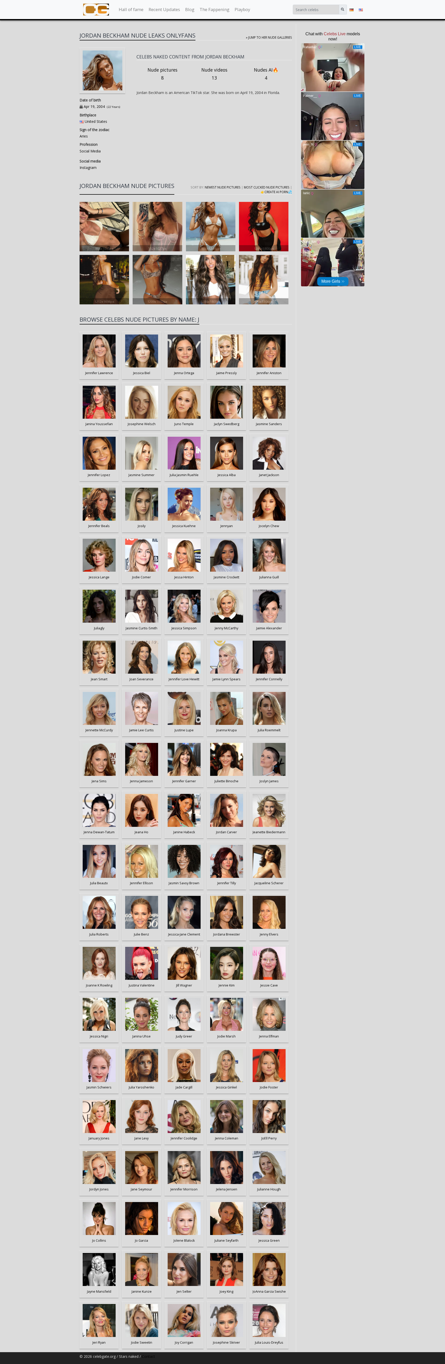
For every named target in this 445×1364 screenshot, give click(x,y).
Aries (84, 136)
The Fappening (214, 9)
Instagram (88, 167)
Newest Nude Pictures (223, 187)
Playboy (242, 9)
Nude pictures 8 (162, 74)
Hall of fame (131, 9)
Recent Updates (164, 9)
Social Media (90, 151)
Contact (148, 1356)
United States (96, 121)
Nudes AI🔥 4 (266, 74)
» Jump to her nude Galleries (269, 37)
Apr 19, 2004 (94, 106)
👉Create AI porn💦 (276, 192)
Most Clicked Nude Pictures (266, 187)
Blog (189, 9)
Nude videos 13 (214, 74)
